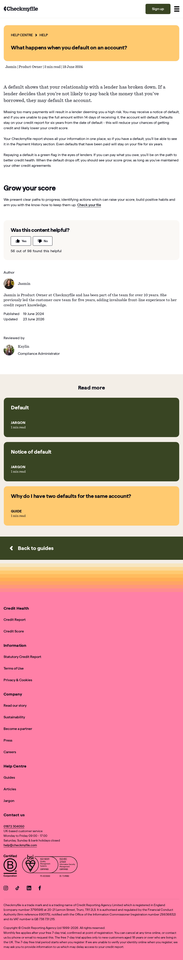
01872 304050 (14, 826)
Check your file (89, 205)
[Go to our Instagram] (6, 889)
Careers (10, 752)
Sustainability (14, 717)
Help (44, 35)
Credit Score (14, 631)
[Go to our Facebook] (40, 889)
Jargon (9, 801)
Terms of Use (14, 668)
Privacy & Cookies (18, 680)
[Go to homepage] (21, 9)
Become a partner (18, 729)
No (46, 241)
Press (8, 740)
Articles (10, 789)
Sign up (158, 9)
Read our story (15, 705)
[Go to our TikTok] (17, 889)
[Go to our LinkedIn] (29, 889)
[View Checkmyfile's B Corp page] (10, 867)
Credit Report (15, 620)
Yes (24, 241)
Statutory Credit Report (22, 657)
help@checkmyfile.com (20, 845)
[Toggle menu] (176, 9)
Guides (9, 777)
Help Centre (22, 35)
